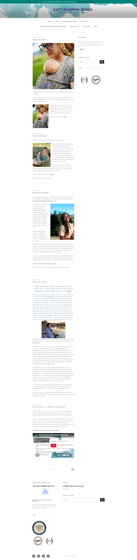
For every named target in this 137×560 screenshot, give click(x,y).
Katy (57, 21)
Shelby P (82, 49)
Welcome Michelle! (41, 193)
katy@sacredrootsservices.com (85, 1)
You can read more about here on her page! (45, 263)
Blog (95, 26)
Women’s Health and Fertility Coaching (53, 26)
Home (49, 21)
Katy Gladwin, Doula (73, 9)
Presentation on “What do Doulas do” (49, 407)
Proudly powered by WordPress (69, 556)
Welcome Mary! (39, 40)
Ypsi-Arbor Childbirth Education (44, 486)
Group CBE (86, 26)
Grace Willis (49, 296)
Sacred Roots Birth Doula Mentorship (42, 200)
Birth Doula (84, 21)
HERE (65, 116)
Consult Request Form (70, 21)
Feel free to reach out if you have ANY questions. (46, 430)
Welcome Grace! (40, 282)
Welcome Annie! (40, 136)
